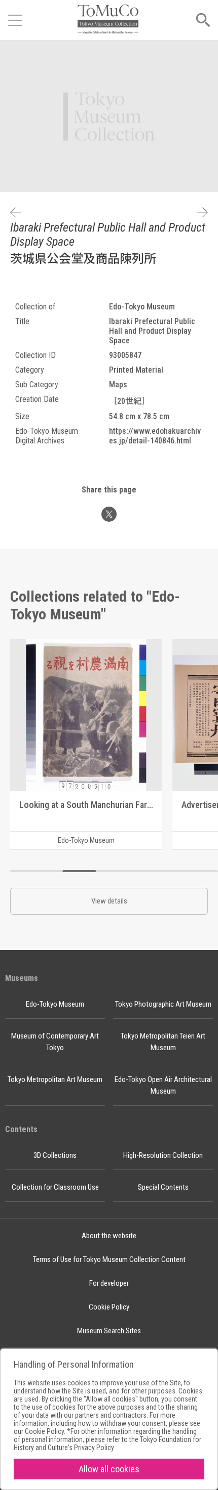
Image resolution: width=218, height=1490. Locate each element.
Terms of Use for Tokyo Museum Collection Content (109, 1259)
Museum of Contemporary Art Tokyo (55, 1041)
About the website (109, 1235)
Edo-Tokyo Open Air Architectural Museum (163, 1085)
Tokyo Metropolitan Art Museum (55, 1079)
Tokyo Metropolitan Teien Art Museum (163, 1041)
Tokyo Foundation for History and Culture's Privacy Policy (107, 1443)
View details (109, 901)
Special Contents (163, 1187)
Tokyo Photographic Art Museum (163, 1004)
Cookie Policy (109, 1307)
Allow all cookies (109, 1469)
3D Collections (55, 1155)
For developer (109, 1283)
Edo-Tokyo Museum (55, 1004)
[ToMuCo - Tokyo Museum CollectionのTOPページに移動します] (108, 20)
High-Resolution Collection (163, 1155)
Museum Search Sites (109, 1330)
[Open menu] (15, 20)
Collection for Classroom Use (55, 1187)
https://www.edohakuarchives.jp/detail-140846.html (155, 435)
